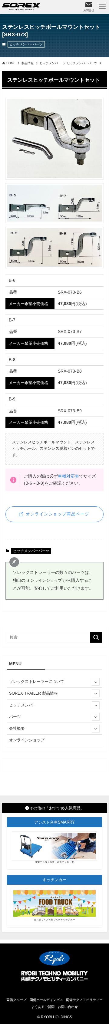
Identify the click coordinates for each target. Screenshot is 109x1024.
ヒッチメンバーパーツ (26, 44)
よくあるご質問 (42, 1007)
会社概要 (17, 728)
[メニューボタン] (102, 7)
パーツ (15, 716)
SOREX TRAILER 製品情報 (33, 693)
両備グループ (16, 1000)
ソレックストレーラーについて (36, 681)
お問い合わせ (68, 1007)
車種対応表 (68, 476)
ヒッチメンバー (23, 705)
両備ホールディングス (46, 1000)
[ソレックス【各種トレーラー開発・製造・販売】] (21, 7)
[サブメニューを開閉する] (96, 682)
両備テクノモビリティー (84, 1000)
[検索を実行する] (96, 637)
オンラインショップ (27, 740)
